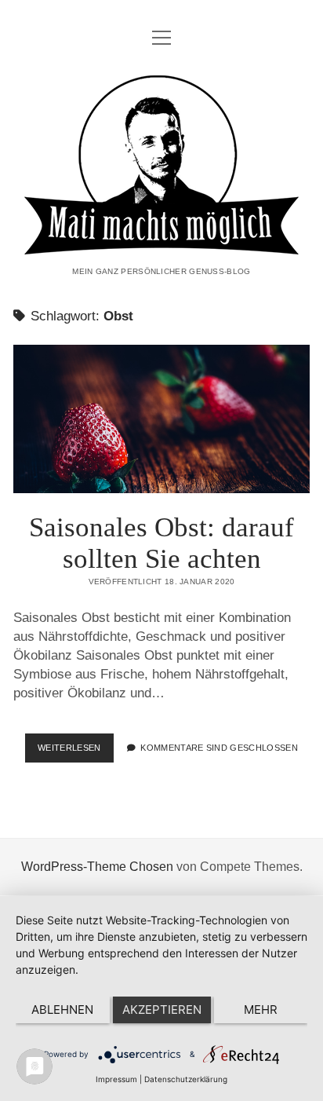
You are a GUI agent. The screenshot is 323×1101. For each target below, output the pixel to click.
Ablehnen (62, 1009)
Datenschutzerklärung (185, 1079)
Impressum (116, 1079)
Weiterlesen (76, 752)
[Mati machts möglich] (161, 244)
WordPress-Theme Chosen (97, 866)
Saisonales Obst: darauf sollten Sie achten (161, 419)
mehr (261, 1009)
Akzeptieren (161, 1009)
